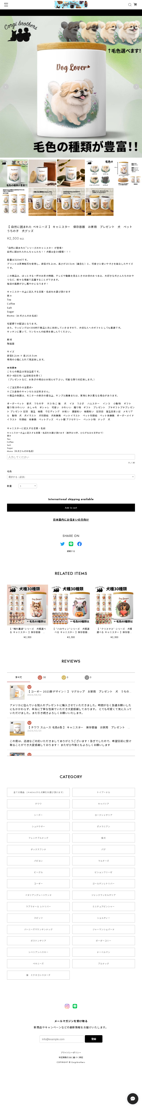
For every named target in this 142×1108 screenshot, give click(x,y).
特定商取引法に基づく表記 (71, 1057)
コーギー (38, 883)
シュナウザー (38, 826)
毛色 (9, 471)
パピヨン (38, 860)
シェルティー (103, 918)
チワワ (38, 803)
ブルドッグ (103, 963)
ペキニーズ (38, 963)
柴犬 (103, 837)
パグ (103, 849)
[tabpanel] (71, 87)
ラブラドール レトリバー (38, 906)
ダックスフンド (38, 849)
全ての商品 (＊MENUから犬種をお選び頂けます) (38, 792)
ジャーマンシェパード (104, 929)
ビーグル (38, 872)
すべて (18, 677)
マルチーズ (103, 860)
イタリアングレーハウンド (38, 895)
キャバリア (103, 803)
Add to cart (71, 507)
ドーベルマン (103, 952)
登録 (93, 1039)
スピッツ (38, 918)
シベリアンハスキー (38, 952)
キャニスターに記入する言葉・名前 (27, 428)
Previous (6, 87)
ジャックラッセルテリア (104, 895)
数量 (9, 486)
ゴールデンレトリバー (103, 883)
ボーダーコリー (103, 940)
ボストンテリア (38, 940)
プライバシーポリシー (71, 1052)
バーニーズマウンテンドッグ (38, 929)
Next (136, 87)
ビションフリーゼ (103, 872)
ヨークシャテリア (103, 815)
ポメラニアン (103, 826)
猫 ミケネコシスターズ (38, 975)
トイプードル (103, 792)
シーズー (38, 815)
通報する (71, 551)
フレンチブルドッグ (38, 837)
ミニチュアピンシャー (103, 906)
